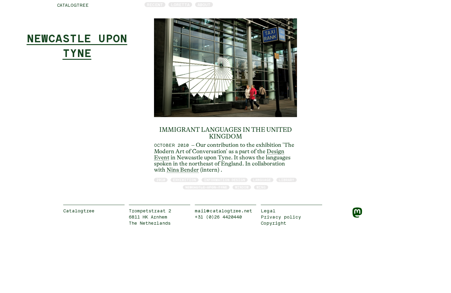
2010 (160, 180)
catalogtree (73, 5)
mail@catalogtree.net (223, 210)
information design (224, 180)
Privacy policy (281, 216)
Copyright (273, 223)
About (204, 4)
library (286, 180)
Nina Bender (183, 169)
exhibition (184, 180)
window (242, 187)
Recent (155, 4)
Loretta (180, 4)
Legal (268, 210)
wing (261, 187)
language (262, 180)
